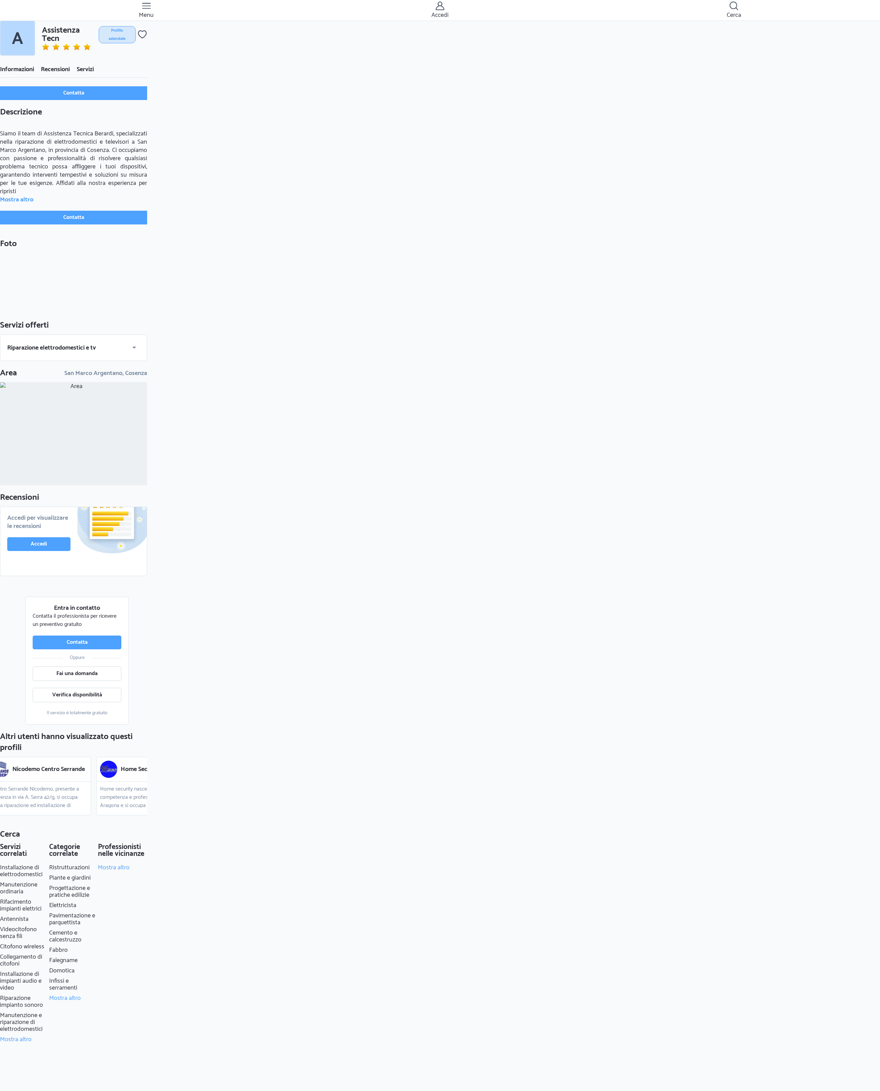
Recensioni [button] (55, 69)
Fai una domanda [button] (77, 673)
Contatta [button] (73, 93)
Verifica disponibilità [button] (77, 694)
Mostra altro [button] (16, 200)
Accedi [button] (39, 544)
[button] (17, 38)
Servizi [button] (85, 69)
